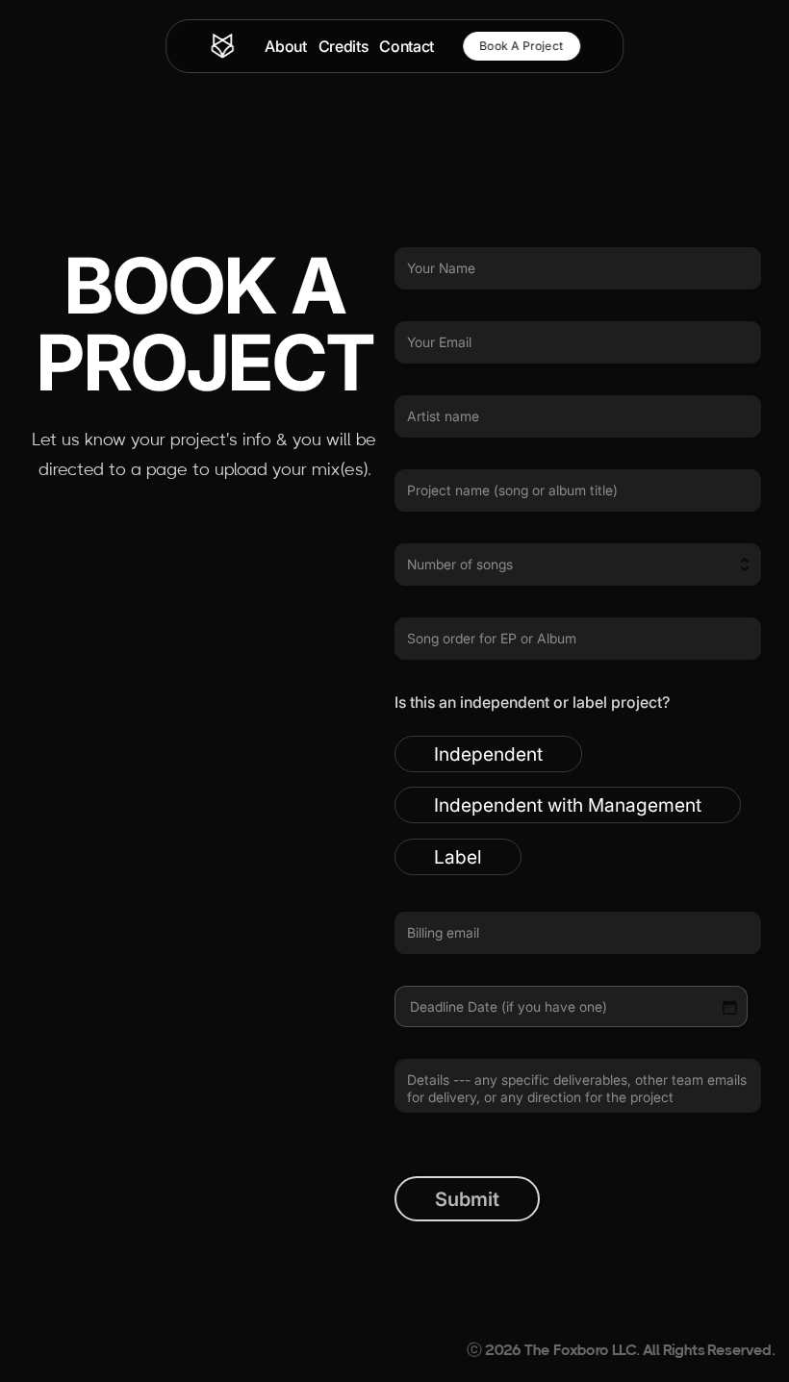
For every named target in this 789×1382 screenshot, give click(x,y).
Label (458, 856)
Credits (343, 46)
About (285, 46)
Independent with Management (567, 805)
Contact (406, 46)
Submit (467, 1199)
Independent (488, 754)
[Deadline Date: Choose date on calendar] (729, 1007)
